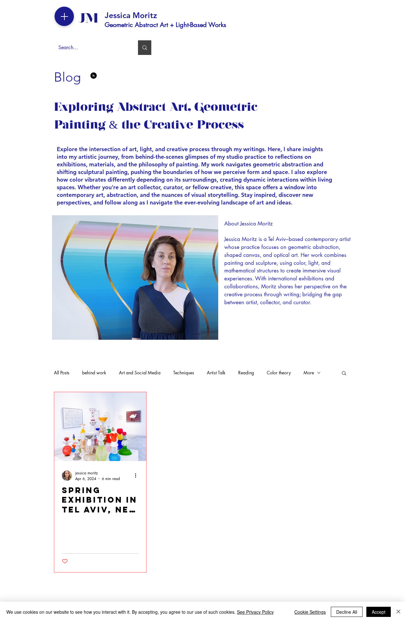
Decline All (346, 612)
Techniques (183, 373)
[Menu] (64, 16)
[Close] (398, 612)
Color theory (279, 373)
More (309, 373)
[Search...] (144, 47)
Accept (378, 612)
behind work (94, 373)
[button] (344, 373)
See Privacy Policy (255, 612)
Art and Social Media (139, 373)
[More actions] (137, 475)
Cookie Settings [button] (310, 612)
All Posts (61, 373)
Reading (246, 373)
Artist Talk (216, 373)
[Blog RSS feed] (93, 75)
